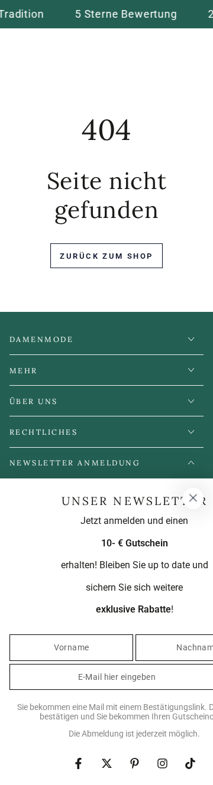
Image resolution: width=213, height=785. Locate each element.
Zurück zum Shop (106, 256)
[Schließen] (192, 498)
